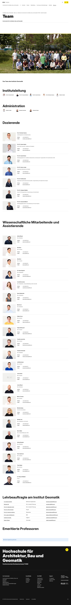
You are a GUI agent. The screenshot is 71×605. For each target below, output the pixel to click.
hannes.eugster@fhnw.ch (51, 501)
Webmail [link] (51, 580)
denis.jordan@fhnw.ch (26, 173)
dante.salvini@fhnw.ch (26, 150)
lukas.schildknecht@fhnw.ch (52, 514)
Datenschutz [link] (22, 599)
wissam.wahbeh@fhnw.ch (27, 482)
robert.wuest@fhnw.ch (51, 520)
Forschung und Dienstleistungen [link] (9, 583)
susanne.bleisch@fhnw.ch (27, 207)
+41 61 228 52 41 (25, 274)
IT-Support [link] (51, 578)
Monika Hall (6, 504)
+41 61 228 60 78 (25, 412)
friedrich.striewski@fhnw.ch (27, 356)
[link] (6, 2)
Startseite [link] (23, 5)
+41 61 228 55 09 (25, 148)
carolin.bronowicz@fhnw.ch (27, 287)
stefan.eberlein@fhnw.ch (27, 448)
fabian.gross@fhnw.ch (26, 322)
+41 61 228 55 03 (25, 297)
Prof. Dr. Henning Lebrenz (9, 512)
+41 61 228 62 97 (25, 309)
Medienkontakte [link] (40, 587)
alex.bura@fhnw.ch (26, 253)
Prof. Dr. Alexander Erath (9, 507)
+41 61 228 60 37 (25, 377)
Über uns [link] (15, 12)
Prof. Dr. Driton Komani (8, 509)
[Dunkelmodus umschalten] (65, 2)
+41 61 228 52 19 (25, 469)
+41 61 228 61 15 (25, 251)
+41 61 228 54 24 (25, 389)
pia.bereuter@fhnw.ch (26, 184)
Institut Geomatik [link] (44, 12)
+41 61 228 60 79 (25, 137)
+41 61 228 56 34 (25, 435)
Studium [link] (4, 580)
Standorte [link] (39, 580)
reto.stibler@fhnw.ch (26, 436)
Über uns (54, 5)
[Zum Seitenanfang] (66, 549)
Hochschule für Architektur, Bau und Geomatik (10, 5)
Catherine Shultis (7, 517)
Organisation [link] (40, 578)
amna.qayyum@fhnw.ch (27, 276)
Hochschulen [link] (40, 579)
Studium (28, 5)
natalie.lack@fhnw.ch (26, 425)
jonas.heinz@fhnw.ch (26, 379)
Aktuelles (50, 5)
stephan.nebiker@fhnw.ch (27, 196)
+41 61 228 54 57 (25, 171)
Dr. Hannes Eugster (8, 501)
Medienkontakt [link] (6, 584)
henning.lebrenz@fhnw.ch (51, 512)
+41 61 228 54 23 (25, 240)
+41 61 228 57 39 (25, 458)
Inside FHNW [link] (52, 579)
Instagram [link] (28, 579)
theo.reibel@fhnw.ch (26, 471)
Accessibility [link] (34, 599)
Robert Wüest (7, 520)
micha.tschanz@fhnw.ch (27, 402)
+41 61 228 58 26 (25, 320)
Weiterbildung (33, 5)
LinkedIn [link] (27, 578)
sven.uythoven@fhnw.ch (27, 459)
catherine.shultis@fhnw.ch (51, 517)
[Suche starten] (67, 2)
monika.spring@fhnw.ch (27, 413)
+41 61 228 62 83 (25, 343)
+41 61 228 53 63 (25, 160)
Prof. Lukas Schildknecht (9, 514)
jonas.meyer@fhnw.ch (26, 390)
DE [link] (62, 2)
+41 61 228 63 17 (25, 366)
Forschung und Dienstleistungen (42, 5)
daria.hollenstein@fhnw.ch (27, 299)
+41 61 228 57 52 (25, 286)
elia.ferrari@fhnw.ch (26, 310)
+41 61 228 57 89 (25, 400)
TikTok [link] (27, 582)
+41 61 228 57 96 (25, 446)
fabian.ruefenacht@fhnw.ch (27, 333)
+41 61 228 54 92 (25, 423)
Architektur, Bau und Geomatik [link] (8, 12)
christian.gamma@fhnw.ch (27, 138)
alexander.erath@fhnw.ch (51, 507)
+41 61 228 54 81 (25, 194)
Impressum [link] (28, 599)
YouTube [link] (27, 580)
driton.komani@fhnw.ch (51, 509)
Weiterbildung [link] (5, 582)
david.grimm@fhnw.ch (26, 161)
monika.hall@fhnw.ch (50, 504)
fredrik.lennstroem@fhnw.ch (27, 345)
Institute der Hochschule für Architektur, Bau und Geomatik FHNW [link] (29, 12)
